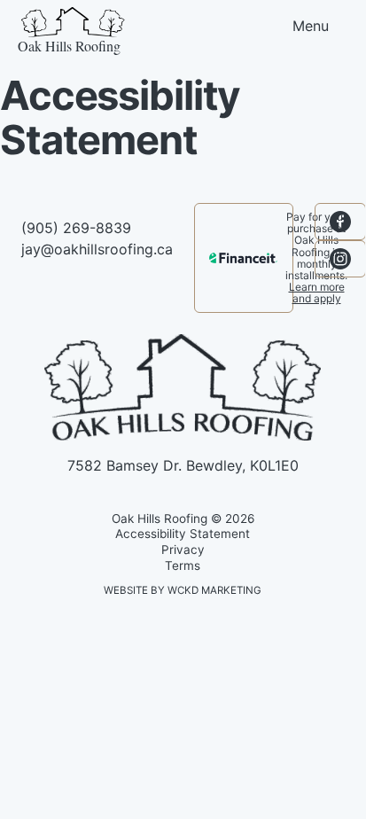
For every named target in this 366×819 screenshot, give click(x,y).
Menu (310, 26)
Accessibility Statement (182, 533)
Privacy (183, 549)
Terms (182, 565)
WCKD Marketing (214, 590)
